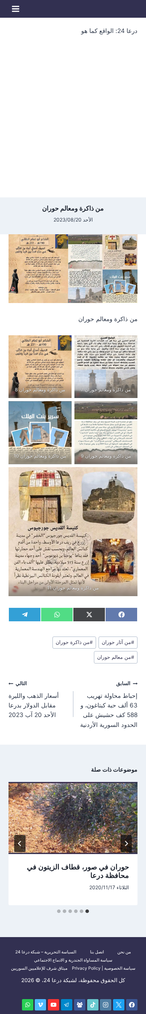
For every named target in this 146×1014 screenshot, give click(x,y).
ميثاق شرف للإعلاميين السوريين (39, 968)
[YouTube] (53, 1004)
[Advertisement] (73, 121)
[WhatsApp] (27, 1004)
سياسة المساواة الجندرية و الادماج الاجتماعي (73, 960)
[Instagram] (105, 1004)
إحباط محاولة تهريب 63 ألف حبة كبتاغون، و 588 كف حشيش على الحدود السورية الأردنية (108, 704)
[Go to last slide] (126, 843)
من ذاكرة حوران (74, 642)
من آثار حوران (118, 642)
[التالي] (20, 843)
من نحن (124, 951)
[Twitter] (118, 1004)
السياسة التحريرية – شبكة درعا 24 (45, 951)
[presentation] (73, 818)
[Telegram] (66, 1004)
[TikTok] (93, 1004)
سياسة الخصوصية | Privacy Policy (103, 968)
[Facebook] (131, 1004)
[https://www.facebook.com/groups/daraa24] (79, 1004)
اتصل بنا (97, 951)
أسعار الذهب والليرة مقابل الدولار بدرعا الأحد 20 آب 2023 (34, 699)
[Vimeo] (40, 1004)
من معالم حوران (115, 657)
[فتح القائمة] (16, 8)
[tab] (87, 911)
